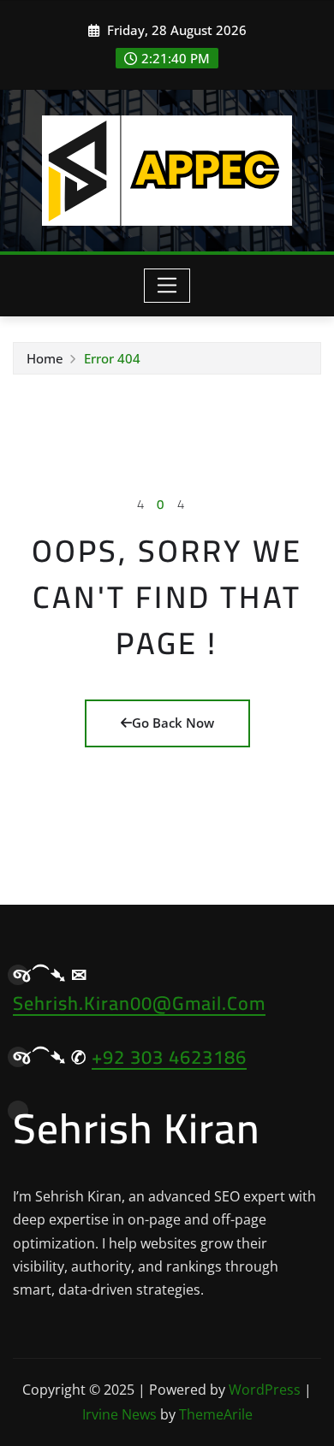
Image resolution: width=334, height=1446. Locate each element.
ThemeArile (216, 1414)
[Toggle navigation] (167, 286)
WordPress (265, 1389)
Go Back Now (173, 722)
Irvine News (119, 1414)
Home (45, 358)
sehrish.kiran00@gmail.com (139, 1003)
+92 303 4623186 (169, 1057)
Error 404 (112, 358)
